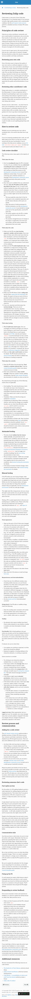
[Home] (2, 7)
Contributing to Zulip (10, 7)
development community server (12, 172)
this (9, 346)
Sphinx (9, 994)
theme (17, 994)
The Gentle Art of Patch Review (12, 968)
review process (12, 771)
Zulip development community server (12, 949)
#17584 (12, 334)
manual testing (8, 355)
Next (25, 984)
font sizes (6, 574)
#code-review (13, 760)
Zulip (16, 2)
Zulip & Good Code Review (11, 971)
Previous (6, 984)
